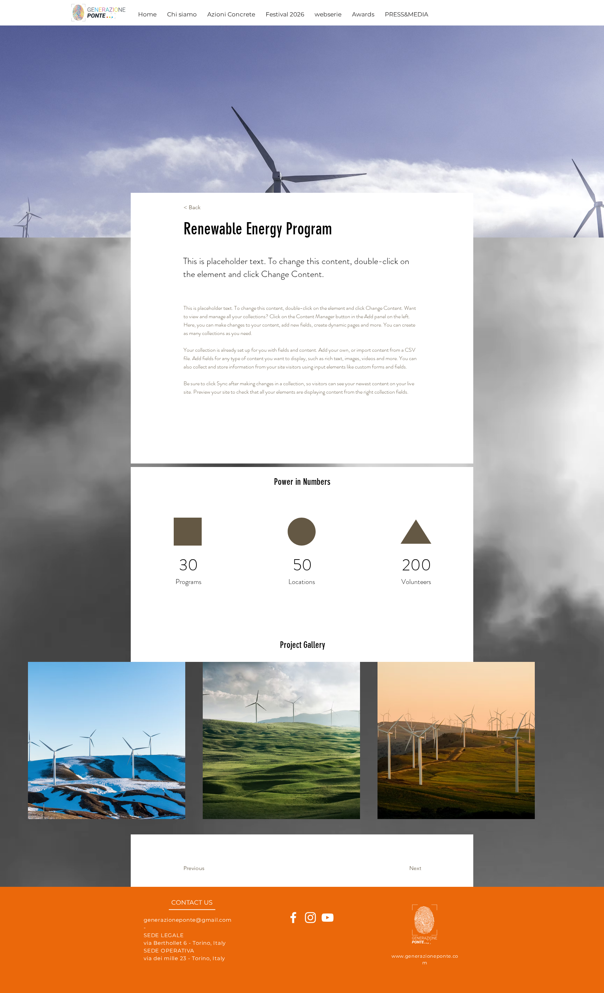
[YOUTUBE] (327, 931)
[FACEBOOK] (293, 931)
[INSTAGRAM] (310, 931)
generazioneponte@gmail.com (188, 933)
